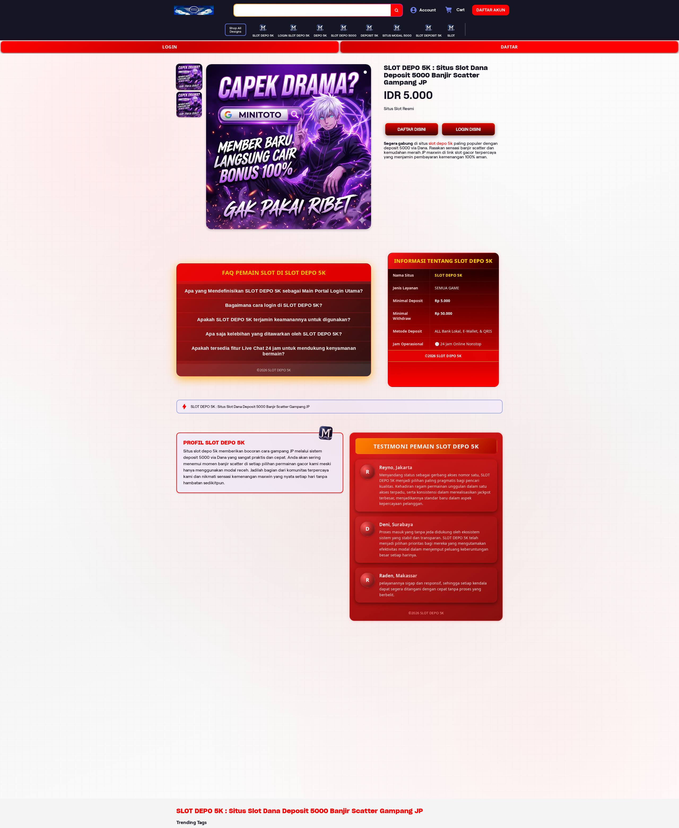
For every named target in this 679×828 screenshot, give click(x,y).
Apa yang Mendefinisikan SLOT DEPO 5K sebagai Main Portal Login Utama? (274, 291)
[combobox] (312, 10)
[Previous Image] (210, 147)
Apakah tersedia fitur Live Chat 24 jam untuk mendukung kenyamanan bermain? (273, 351)
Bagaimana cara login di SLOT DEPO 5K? (273, 305)
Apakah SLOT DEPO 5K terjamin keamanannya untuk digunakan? (273, 319)
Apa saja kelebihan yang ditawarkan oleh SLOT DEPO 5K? (274, 334)
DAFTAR (509, 47)
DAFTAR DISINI (412, 129)
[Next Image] (367, 147)
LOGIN (169, 47)
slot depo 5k (441, 143)
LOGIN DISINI (468, 129)
